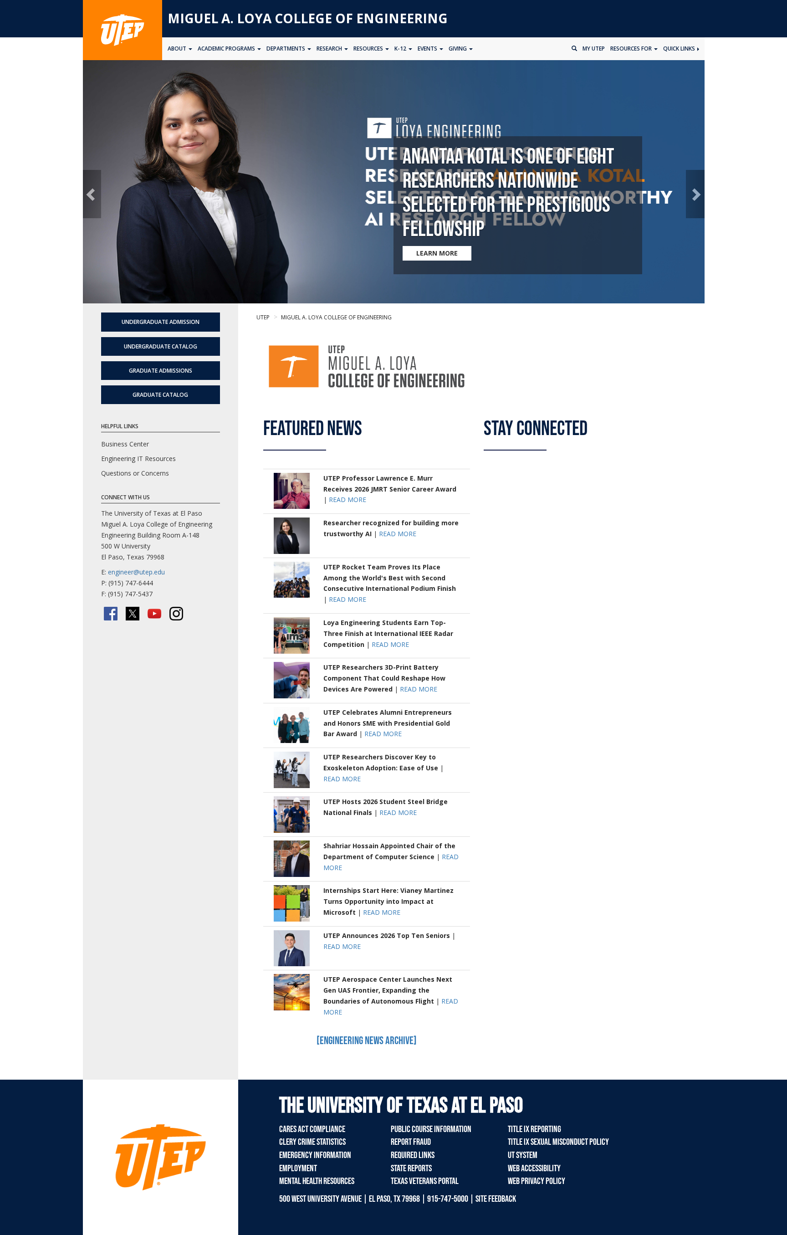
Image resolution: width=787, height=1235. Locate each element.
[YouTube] (154, 613)
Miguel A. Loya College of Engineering (308, 18)
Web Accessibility (534, 1168)
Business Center (125, 444)
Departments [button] (286, 48)
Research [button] (330, 48)
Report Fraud (411, 1142)
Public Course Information (431, 1129)
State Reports (411, 1168)
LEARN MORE (437, 253)
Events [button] (428, 48)
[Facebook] (110, 613)
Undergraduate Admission (160, 322)
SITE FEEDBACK (495, 1199)
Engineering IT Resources (138, 458)
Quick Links (679, 48)
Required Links (412, 1155)
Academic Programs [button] (227, 48)
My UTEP (594, 48)
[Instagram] (176, 613)
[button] (92, 194)
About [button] (178, 48)
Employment (298, 1168)
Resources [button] (368, 48)
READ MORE (347, 499)
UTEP (263, 317)
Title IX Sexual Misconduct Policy (558, 1142)
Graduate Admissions (160, 370)
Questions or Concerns (135, 473)
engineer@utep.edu (136, 572)
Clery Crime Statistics (312, 1142)
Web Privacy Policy (536, 1181)
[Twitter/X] (132, 613)
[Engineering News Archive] (367, 1040)
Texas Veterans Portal (425, 1181)
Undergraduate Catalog (160, 346)
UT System (522, 1155)
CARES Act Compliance (312, 1129)
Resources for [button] (631, 48)
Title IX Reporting (534, 1129)
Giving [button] (458, 48)
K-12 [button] (401, 48)
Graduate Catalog (160, 395)
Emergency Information (315, 1155)
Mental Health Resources (316, 1181)
